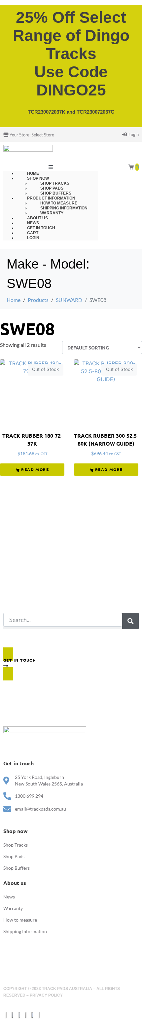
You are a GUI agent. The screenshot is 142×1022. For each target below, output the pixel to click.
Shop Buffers (16, 868)
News (9, 896)
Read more (35, 469)
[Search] (130, 621)
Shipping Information (25, 931)
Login (33, 238)
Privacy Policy (46, 995)
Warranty (13, 908)
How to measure (20, 920)
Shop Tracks (15, 845)
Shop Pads (13, 856)
